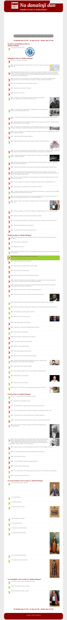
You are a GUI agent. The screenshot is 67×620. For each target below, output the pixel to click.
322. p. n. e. (13, 396)
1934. (12, 122)
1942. (12, 131)
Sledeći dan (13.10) (47, 40)
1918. (12, 109)
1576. (12, 405)
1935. (12, 294)
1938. (12, 302)
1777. (12, 410)
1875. (12, 265)
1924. (12, 439)
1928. (12, 117)
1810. (12, 78)
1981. (12, 382)
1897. (12, 97)
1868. (12, 256)
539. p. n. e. (13, 60)
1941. (12, 126)
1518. (12, 72)
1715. (12, 246)
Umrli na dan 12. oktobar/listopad (19, 394)
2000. (12, 191)
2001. (12, 196)
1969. (12, 456)
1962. (12, 327)
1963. (12, 332)
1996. (12, 466)
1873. (12, 261)
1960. (12, 150)
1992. (12, 177)
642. (11, 400)
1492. (12, 65)
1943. (12, 136)
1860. (12, 92)
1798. (12, 251)
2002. (12, 211)
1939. (12, 307)
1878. (12, 270)
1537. (12, 242)
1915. (12, 424)
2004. (12, 215)
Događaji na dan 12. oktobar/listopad (20, 58)
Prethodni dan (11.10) (21, 40)
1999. (12, 186)
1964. (12, 155)
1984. (12, 171)
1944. (12, 141)
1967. (12, 351)
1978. (12, 375)
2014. (12, 225)
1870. (12, 415)
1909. (12, 420)
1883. (12, 275)
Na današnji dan (37, 615)
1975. (12, 366)
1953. (12, 451)
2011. (12, 220)
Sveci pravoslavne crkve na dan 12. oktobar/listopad (25, 481)
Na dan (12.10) (34, 40)
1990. (12, 461)
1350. (12, 237)
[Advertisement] (33, 24)
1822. (12, 88)
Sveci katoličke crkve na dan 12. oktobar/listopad (24, 579)
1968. (12, 162)
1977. (12, 370)
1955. (12, 316)
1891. (12, 280)
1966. (12, 341)
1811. (12, 83)
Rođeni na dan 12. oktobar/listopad (19, 235)
